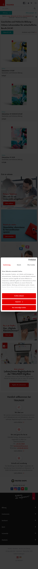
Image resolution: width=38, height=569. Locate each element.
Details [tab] (19, 265)
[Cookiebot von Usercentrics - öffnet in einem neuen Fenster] (28, 260)
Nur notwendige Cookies (19, 307)
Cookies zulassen (19, 296)
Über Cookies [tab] (31, 265)
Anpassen (18, 302)
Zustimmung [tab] (6, 265)
